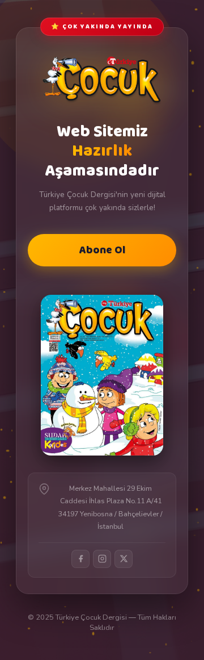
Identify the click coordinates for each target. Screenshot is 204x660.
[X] (123, 559)
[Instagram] (102, 559)
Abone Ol (102, 250)
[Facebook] (80, 559)
